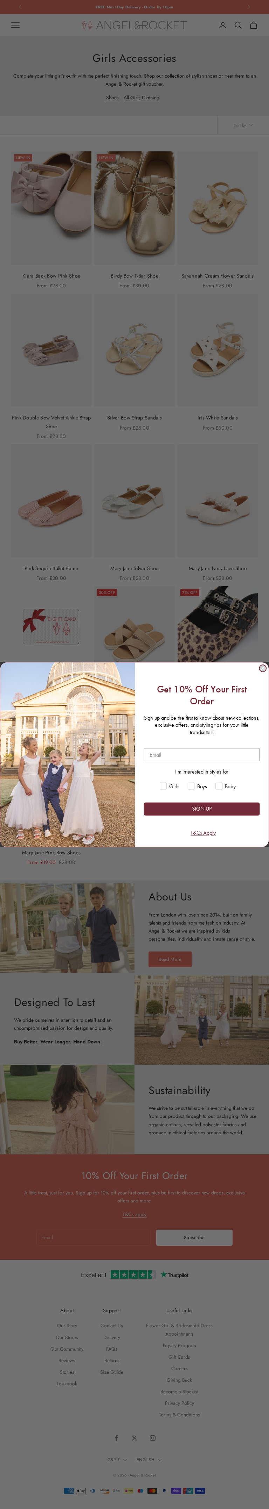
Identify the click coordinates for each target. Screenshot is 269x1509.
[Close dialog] (262, 668)
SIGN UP (202, 808)
